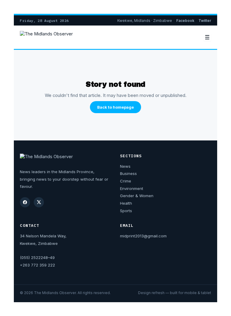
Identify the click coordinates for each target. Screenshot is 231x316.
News (125, 166)
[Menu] (207, 37)
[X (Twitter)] (39, 202)
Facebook (185, 20)
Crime (125, 181)
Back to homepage (115, 107)
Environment (131, 188)
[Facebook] (25, 202)
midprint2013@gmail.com (143, 235)
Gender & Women (136, 195)
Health (126, 203)
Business (128, 173)
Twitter (205, 20)
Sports (126, 210)
